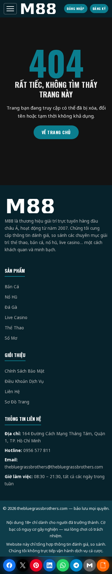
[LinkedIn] (49, 565)
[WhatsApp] (63, 565)
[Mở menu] (10, 8)
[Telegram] (76, 565)
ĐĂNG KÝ (99, 8)
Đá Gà (11, 307)
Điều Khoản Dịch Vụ (24, 381)
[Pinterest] (36, 565)
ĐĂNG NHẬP (76, 8)
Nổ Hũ (11, 297)
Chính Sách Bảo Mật (24, 371)
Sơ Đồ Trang (17, 402)
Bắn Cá (12, 286)
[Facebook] (9, 565)
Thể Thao (14, 328)
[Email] (89, 565)
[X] (22, 565)
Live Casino (16, 317)
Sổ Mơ (11, 338)
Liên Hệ (12, 391)
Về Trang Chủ (56, 132)
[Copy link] (103, 565)
